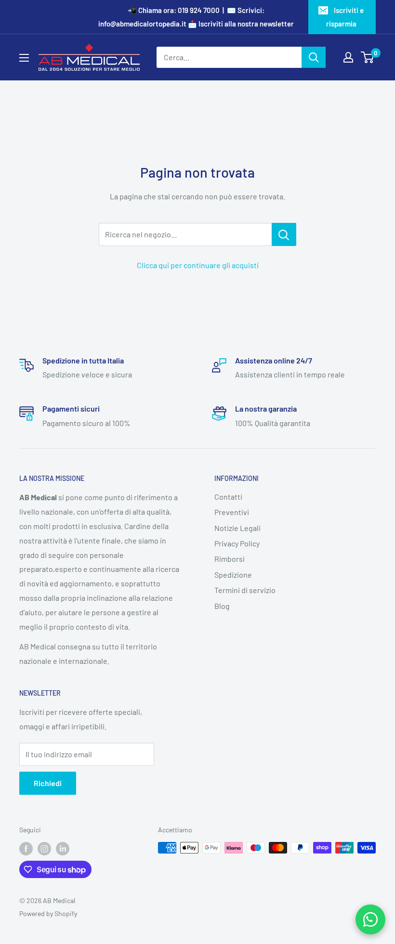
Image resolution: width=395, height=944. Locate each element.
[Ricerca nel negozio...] (284, 234)
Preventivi (231, 512)
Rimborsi (229, 558)
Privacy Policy (237, 543)
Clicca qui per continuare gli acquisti (198, 265)
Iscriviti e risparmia (345, 17)
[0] (368, 57)
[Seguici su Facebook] (26, 848)
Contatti (228, 496)
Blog (222, 605)
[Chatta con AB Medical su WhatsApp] (370, 919)
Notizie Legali (237, 527)
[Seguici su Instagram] (44, 848)
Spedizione (233, 574)
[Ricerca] (314, 57)
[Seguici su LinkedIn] (62, 848)
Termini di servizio (245, 590)
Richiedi (48, 783)
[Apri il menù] (24, 58)
